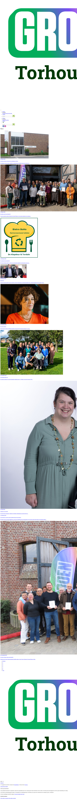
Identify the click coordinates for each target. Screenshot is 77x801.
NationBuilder (16, 784)
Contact (4, 114)
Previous (4, 661)
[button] (3, 122)
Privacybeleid (5, 786)
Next (3, 670)
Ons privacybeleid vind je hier (19, 794)
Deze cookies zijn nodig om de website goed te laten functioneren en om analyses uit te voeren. (21, 798)
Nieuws (4, 111)
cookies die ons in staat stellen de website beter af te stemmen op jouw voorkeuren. (19, 800)
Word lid (7, 113)
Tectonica (26, 784)
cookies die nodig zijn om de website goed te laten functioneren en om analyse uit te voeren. (23, 799)
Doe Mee (4, 113)
